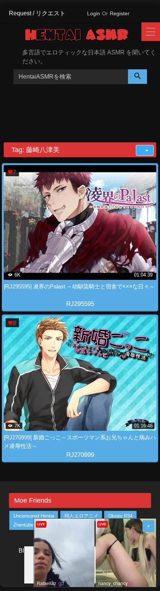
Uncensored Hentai (33, 516)
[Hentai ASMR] (82, 36)
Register (119, 13)
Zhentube (23, 525)
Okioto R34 (120, 516)
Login (93, 13)
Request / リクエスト (37, 13)
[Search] (137, 76)
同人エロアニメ (81, 516)
